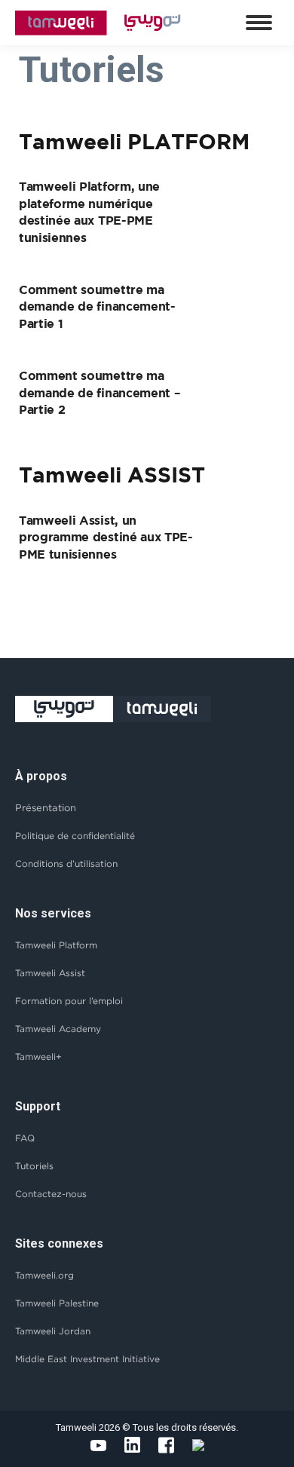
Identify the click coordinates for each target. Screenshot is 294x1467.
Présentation (45, 807)
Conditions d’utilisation (66, 863)
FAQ (25, 1138)
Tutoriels (34, 1166)
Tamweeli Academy (58, 1029)
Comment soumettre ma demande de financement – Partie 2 (99, 392)
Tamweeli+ (38, 1056)
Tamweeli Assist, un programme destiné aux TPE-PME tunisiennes (106, 537)
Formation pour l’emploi (69, 1001)
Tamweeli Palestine (57, 1303)
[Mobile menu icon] (259, 22)
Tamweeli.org (44, 1275)
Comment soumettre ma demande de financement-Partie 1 (97, 306)
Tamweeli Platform (56, 945)
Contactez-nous (51, 1194)
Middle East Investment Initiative (87, 1359)
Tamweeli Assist (50, 973)
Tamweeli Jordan (52, 1331)
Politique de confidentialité (75, 836)
